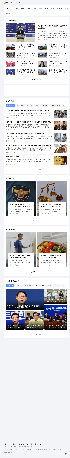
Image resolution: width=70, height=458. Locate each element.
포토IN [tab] (36, 285)
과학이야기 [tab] (20, 105)
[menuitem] (7, 8)
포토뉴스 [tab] (56, 285)
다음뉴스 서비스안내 (9, 444)
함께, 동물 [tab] (44, 105)
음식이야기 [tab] (10, 105)
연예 (12, 2)
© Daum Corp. (8, 452)
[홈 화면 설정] (66, 454)
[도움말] (66, 178)
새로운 (37, 79)
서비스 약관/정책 (37, 444)
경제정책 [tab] (29, 105)
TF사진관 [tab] (10, 285)
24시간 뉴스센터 (20, 444)
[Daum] (5, 2)
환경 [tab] (36, 105)
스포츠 (16, 2)
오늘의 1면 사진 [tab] (46, 285)
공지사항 (29, 444)
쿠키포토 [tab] (18, 285)
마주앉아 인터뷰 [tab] (55, 105)
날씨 (20, 2)
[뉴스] (7, 2)
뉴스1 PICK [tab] (28, 285)
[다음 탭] (65, 105)
